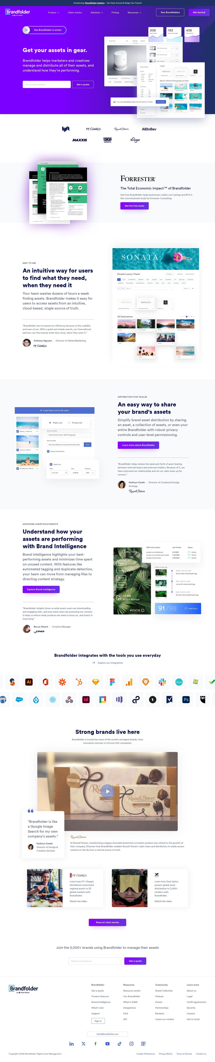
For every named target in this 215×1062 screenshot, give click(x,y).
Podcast (159, 996)
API (125, 1019)
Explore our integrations (110, 662)
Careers (191, 1013)
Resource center (132, 990)
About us (191, 990)
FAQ (125, 1013)
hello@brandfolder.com (107, 1034)
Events (158, 1002)
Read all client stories (107, 922)
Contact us (201, 1053)
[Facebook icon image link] (95, 1043)
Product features (100, 996)
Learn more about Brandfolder (138, 445)
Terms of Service (184, 1053)
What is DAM (130, 1002)
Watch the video (78, 901)
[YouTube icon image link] (107, 1043)
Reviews (159, 1013)
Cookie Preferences (145, 1053)
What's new (97, 1007)
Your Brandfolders (170, 12)
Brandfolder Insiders (94, 2)
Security (191, 1007)
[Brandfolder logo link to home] (19, 12)
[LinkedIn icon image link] (71, 1043)
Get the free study (134, 205)
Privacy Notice (165, 1053)
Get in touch (193, 1019)
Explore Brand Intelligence (41, 589)
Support (95, 1013)
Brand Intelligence (100, 1002)
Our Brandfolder (131, 996)
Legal (189, 996)
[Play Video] (107, 791)
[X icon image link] (83, 1043)
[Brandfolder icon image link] (143, 1043)
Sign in (98, 1020)
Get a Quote (83, 84)
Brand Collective (164, 990)
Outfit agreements (196, 1002)
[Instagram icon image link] (131, 1043)
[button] (107, 791)
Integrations (129, 1007)
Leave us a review (164, 1019)
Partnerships (161, 1007)
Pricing (115, 12)
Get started (199, 12)
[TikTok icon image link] (119, 1043)
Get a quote (97, 990)
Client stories (75, 12)
